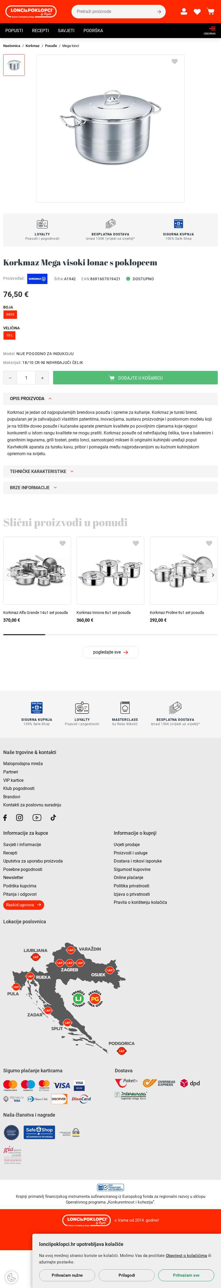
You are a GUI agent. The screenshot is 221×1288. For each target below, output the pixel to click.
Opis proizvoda (27, 398)
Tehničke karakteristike (38, 471)
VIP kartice (13, 780)
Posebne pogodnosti (22, 869)
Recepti (40, 30)
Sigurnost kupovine (132, 869)
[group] (110, 128)
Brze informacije (30, 487)
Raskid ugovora (20, 904)
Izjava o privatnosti (132, 894)
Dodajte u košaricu (140, 378)
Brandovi (11, 796)
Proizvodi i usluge (130, 853)
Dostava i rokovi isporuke (138, 861)
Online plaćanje (128, 877)
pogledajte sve (107, 652)
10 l (9, 335)
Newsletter (13, 877)
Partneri (10, 772)
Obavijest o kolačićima (186, 1255)
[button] (212, 575)
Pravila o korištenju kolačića (140, 902)
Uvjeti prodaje (127, 844)
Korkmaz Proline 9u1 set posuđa (177, 612)
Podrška (93, 30)
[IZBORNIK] (208, 28)
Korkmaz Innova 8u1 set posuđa (104, 612)
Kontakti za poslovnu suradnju (32, 804)
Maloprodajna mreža (23, 763)
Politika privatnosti (131, 885)
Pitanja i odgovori (20, 894)
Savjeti (66, 30)
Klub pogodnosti (18, 788)
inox (10, 314)
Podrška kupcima (19, 885)
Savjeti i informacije (22, 844)
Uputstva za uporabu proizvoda (33, 861)
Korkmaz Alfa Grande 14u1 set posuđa (35, 612)
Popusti (14, 30)
